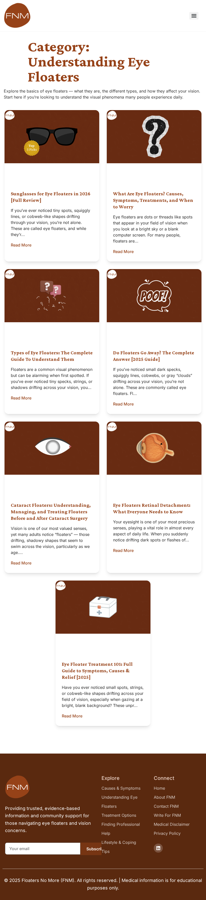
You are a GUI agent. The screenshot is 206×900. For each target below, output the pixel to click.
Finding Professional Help (120, 829)
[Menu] (193, 16)
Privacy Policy (167, 833)
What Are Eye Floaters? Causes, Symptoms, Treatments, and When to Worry (153, 200)
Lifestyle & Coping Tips (118, 847)
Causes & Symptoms (120, 788)
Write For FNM (167, 815)
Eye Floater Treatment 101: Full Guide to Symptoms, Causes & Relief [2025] (97, 670)
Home (159, 788)
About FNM (164, 797)
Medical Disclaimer (172, 824)
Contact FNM (166, 806)
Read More (21, 245)
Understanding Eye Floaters (119, 802)
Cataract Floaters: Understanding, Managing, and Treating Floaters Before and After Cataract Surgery (51, 511)
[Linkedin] (158, 848)
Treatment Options (118, 815)
